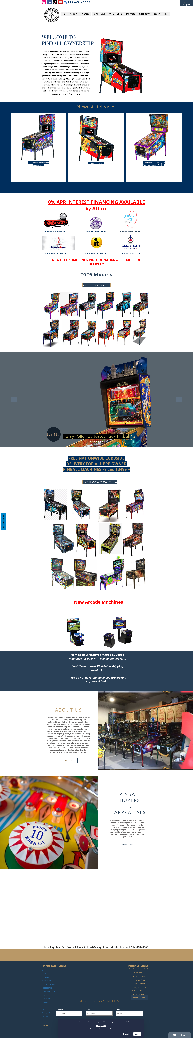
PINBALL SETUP (48, 1002)
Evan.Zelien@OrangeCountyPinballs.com (103, 947)
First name (60, 1009)
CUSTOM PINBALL (48, 981)
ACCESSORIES (47, 988)
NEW (43, 970)
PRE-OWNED (46, 974)
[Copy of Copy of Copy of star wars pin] (100, 441)
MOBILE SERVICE (48, 992)
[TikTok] (55, 2)
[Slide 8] (102, 441)
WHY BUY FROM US (49, 984)
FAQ (43, 1009)
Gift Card (45, 1017)
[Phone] (66, 2)
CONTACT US (46, 999)
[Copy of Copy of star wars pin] (90, 441)
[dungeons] (96, 441)
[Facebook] (49, 2)
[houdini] (94, 441)
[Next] (179, 400)
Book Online (46, 1006)
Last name (89, 1009)
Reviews (3, 521)
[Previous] (14, 400)
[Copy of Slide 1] (92, 441)
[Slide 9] (98, 441)
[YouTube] (60, 2)
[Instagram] (44, 2)
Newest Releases (96, 106)
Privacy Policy (47, 1013)
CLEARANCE (46, 977)
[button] (184, 2)
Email (118, 1009)
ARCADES (45, 995)
